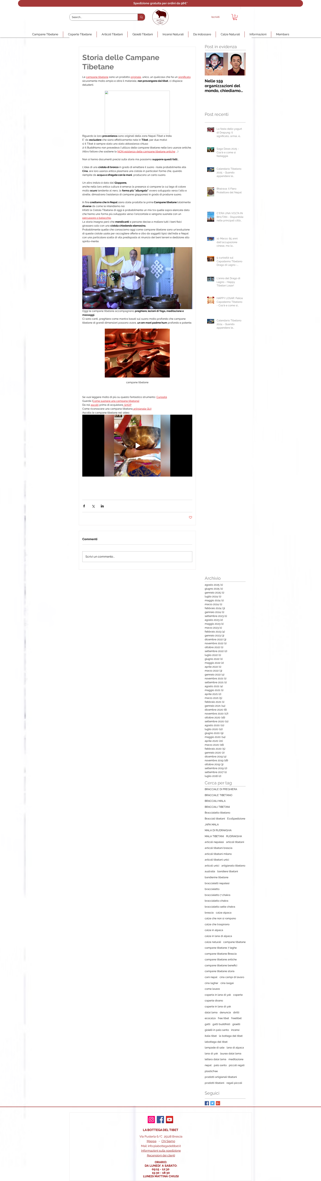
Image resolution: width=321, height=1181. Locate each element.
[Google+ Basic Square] (218, 1103)
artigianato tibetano (233, 865)
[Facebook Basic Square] (207, 1103)
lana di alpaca (235, 1047)
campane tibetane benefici (221, 965)
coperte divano (214, 1000)
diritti (236, 1012)
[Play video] (137, 278)
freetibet (236, 1018)
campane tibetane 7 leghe (221, 947)
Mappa (151, 1141)
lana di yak (211, 1053)
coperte (238, 994)
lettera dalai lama (215, 1059)
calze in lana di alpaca (218, 936)
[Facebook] (160, 1119)
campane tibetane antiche (221, 959)
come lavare (212, 988)
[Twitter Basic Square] (212, 1103)
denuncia (225, 1012)
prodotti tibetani (214, 1082)
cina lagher (211, 983)
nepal (208, 1065)
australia (210, 871)
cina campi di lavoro (232, 977)
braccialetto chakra (216, 900)
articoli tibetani (235, 841)
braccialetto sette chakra (220, 906)
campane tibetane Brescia (221, 953)
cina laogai (227, 983)
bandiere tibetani (227, 871)
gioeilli (236, 1024)
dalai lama (211, 1012)
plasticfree (211, 1071)
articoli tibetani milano (218, 853)
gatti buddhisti (221, 1024)
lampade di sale (214, 1047)
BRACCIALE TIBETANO (218, 795)
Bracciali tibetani (215, 818)
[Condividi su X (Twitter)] (93, 506)
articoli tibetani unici (217, 859)
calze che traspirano (217, 924)
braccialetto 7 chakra (217, 894)
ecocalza (210, 1018)
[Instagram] (151, 1119)
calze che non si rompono (220, 918)
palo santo (220, 1065)
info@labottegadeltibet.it (164, 1146)
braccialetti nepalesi (217, 883)
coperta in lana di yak (218, 994)
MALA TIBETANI (214, 836)
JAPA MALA (212, 824)
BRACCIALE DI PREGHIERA (221, 789)
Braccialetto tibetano (217, 812)
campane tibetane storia (219, 971)
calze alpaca (223, 912)
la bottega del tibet (231, 1035)
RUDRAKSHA (234, 836)
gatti (207, 1024)
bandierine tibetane (216, 877)
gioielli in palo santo (217, 1029)
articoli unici (212, 865)
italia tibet (211, 1035)
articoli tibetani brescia (218, 847)
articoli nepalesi (214, 841)
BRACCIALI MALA (215, 800)
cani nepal (211, 977)
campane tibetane (234, 941)
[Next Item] (239, 64)
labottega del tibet (216, 1041)
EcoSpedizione (236, 818)
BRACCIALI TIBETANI (217, 806)
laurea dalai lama (230, 1053)
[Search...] (141, 17)
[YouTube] (169, 1119)
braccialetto (212, 889)
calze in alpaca (214, 930)
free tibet (223, 1018)
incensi (235, 1029)
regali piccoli (234, 1082)
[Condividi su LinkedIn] (102, 506)
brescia (209, 912)
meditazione (235, 1059)
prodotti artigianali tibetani (221, 1076)
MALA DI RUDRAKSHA (218, 830)
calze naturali (213, 941)
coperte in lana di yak (218, 1006)
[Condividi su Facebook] (84, 506)
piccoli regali (236, 1065)
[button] (235, 17)
